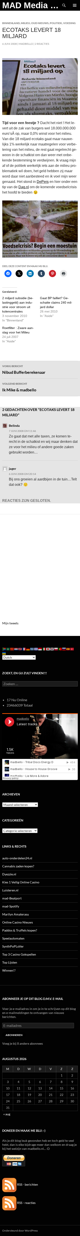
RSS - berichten (27, 1184)
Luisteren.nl (10, 890)
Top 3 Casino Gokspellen (19, 954)
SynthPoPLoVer (13, 946)
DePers (43, 182)
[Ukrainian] (4, 653)
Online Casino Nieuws (17, 922)
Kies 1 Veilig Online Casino (20, 882)
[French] (24, 649)
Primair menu (74, 5)
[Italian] (44, 649)
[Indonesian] (40, 649)
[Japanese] (48, 649)
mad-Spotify (10, 906)
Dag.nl (23, 187)
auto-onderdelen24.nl (17, 858)
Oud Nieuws (40, 23)
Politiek (56, 23)
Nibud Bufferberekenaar (23, 369)
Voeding (69, 23)
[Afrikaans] (4, 649)
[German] (28, 649)
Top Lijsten (9, 962)
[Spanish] (68, 649)
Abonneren (14, 1035)
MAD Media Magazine (30, 5)
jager (12, 468)
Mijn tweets (10, 623)
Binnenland (11, 23)
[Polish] (56, 649)
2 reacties (42, 43)
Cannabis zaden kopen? (18, 866)
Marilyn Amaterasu (15, 914)
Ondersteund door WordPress (20, 1230)
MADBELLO (26, 43)
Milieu (25, 23)
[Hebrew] (36, 649)
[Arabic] (8, 649)
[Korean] (52, 649)
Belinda (14, 425)
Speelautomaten (13, 938)
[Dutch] (16, 649)
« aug (6, 1114)
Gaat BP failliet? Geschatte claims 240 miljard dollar (56, 302)
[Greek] (32, 649)
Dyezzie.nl (9, 874)
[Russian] (64, 649)
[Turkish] (72, 649)
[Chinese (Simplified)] (12, 649)
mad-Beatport (12, 898)
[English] (20, 649)
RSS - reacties (26, 1203)
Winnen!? (9, 970)
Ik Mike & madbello (19, 387)
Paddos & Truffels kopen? (19, 930)
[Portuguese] (60, 649)
